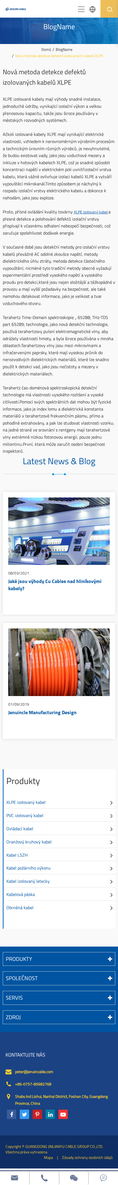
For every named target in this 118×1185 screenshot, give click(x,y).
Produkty (23, 780)
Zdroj (13, 1017)
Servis (14, 997)
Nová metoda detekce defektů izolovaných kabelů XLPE (59, 56)
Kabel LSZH (17, 855)
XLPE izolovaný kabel (91, 212)
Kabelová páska (20, 894)
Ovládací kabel (19, 828)
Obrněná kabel (19, 907)
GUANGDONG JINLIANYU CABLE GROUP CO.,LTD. (64, 1146)
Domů (46, 49)
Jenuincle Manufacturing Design (42, 713)
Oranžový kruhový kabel (29, 841)
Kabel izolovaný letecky (28, 881)
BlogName (64, 49)
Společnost (22, 978)
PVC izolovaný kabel (24, 815)
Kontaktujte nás (25, 1054)
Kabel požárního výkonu (28, 868)
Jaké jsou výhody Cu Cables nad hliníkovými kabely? (55, 585)
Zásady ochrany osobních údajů (87, 1157)
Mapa (48, 1157)
